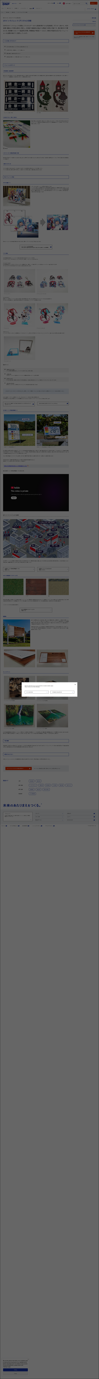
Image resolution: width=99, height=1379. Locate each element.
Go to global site (29, 692)
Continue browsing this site (57, 692)
